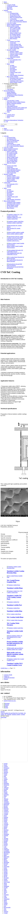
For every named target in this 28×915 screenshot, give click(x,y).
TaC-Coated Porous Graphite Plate (13, 581)
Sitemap (3, 711)
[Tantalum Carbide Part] (13, 602)
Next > (6, 668)
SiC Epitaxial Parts (14, 14)
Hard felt (12, 61)
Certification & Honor (12, 6)
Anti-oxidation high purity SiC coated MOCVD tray (14, 253)
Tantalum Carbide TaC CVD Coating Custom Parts (14, 218)
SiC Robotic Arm (14, 31)
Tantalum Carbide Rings (15, 588)
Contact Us (6, 97)
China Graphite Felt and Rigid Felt (9, 713)
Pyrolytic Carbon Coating (16, 52)
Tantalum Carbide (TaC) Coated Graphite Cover (15, 664)
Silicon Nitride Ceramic (16, 82)
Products (6, 10)
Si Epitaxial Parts (14, 13)
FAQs (8, 117)
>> (9, 668)
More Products (13, 38)
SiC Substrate (13, 66)
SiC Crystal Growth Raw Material (18, 21)
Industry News (10, 116)
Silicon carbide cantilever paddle (15, 233)
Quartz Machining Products (16, 47)
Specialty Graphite (11, 49)
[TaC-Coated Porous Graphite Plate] (15, 577)
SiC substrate (8, 714)
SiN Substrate (13, 69)
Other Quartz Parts (14, 48)
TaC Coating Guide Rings (15, 617)
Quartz (8, 40)
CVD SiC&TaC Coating (13, 100)
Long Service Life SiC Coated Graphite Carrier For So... (14, 240)
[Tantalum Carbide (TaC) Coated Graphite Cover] (15, 660)
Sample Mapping (11, 92)
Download (9, 7)
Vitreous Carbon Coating (16, 54)
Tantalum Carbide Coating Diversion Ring (15, 572)
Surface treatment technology (14, 24)
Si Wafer (12, 65)
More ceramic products (12, 76)
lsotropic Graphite (14, 51)
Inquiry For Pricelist (5, 689)
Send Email (3, 717)
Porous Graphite (14, 55)
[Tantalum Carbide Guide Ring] (15, 628)
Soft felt (12, 62)
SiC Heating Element (15, 34)
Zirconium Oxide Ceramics (16, 78)
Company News (11, 114)
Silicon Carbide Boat (15, 27)
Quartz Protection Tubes (16, 45)
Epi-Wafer (12, 68)
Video (8, 111)
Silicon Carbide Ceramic (13, 26)
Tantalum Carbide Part (14, 605)
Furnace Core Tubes (15, 41)
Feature (5, 99)
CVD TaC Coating (11, 23)
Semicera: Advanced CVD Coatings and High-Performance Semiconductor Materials (17, 109)
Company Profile (11, 4)
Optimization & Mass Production (15, 95)
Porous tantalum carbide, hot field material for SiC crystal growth (15, 643)
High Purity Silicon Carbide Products (16, 102)
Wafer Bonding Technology (17, 75)
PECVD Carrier (11, 104)
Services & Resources (9, 90)
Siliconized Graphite (15, 57)
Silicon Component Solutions (14, 103)
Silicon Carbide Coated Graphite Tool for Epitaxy (15, 246)
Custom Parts (13, 18)
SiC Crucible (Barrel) (15, 35)
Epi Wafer (20, 713)
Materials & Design (11, 93)
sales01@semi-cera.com (10, 700)
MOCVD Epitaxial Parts (16, 17)
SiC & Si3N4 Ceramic (15, 79)
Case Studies (10, 89)
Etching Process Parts (15, 16)
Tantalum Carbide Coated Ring (14, 222)
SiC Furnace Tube (14, 30)
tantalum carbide (16, 714)
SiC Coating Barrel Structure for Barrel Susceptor (15, 260)
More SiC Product (11, 163)
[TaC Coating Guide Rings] (14, 614)
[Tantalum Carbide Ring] (13, 608)
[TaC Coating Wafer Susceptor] (15, 620)
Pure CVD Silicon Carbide (16, 20)
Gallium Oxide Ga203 (15, 72)
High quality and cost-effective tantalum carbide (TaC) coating (15, 654)
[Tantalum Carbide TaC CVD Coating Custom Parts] (15, 592)
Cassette (12, 73)
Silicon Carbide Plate (15, 37)
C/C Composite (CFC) (15, 59)
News (5, 113)
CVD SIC (9, 11)
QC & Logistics (11, 96)
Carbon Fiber (10, 58)
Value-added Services (12, 106)
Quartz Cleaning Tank (15, 44)
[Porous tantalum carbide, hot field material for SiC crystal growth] (15, 638)
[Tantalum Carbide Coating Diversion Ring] (15, 568)
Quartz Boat (13, 42)
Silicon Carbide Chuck (15, 33)
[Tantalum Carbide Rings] (13, 585)
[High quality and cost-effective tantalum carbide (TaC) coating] (15, 649)
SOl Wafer (12, 71)
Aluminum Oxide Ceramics (16, 80)
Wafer (8, 64)
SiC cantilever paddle (15, 28)
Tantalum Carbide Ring (14, 611)
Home (5, 2)
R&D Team (10, 9)
